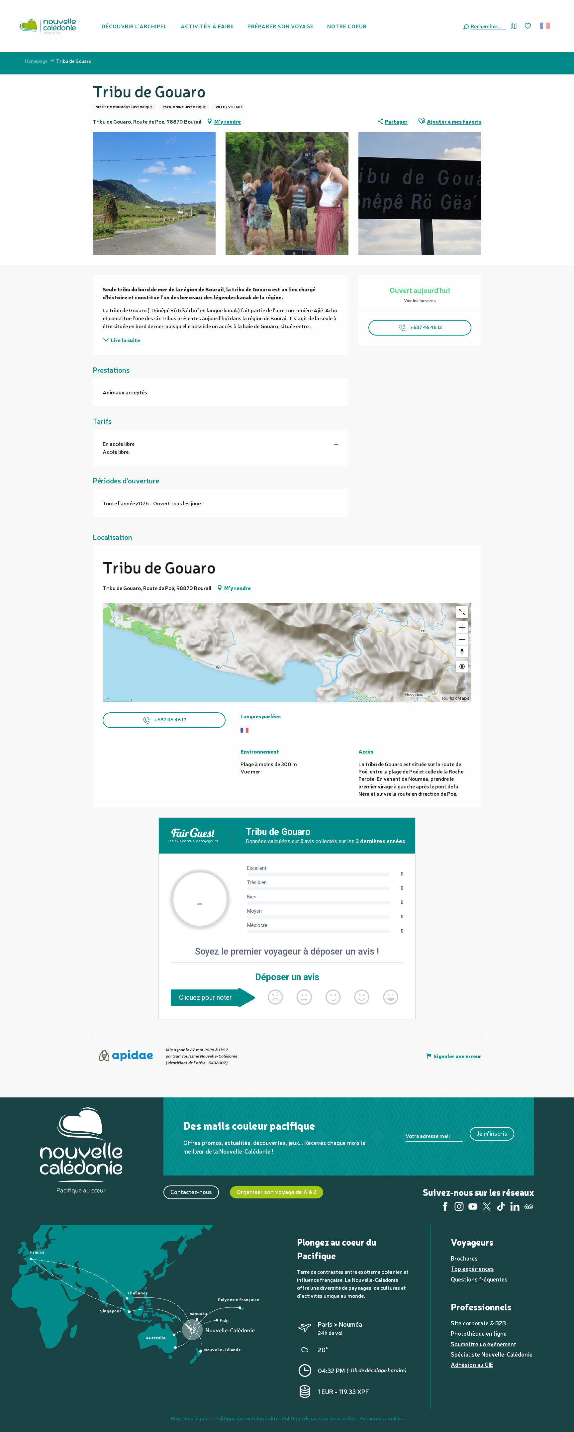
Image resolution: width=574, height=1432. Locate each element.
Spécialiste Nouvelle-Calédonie (491, 1354)
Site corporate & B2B (478, 1323)
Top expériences (472, 1268)
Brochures (464, 1258)
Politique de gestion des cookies (319, 1418)
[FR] (545, 26)
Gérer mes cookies (381, 1418)
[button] (487, 26)
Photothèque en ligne (479, 1333)
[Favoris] (528, 26)
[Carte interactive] (513, 26)
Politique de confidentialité (246, 1418)
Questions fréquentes (479, 1279)
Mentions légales (191, 1418)
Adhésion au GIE (472, 1364)
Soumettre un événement (483, 1344)
